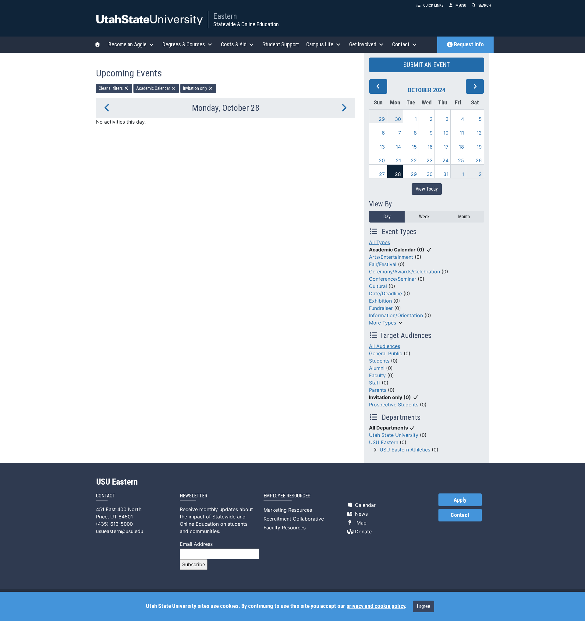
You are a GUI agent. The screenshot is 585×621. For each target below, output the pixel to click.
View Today (427, 189)
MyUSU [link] (461, 5)
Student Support (280, 44)
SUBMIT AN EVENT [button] (426, 64)
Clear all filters (111, 88)
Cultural (378, 286)
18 (461, 147)
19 (479, 147)
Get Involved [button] (362, 44)
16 (430, 147)
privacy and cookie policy (375, 606)
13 (382, 147)
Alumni (377, 368)
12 (479, 133)
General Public (385, 353)
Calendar (364, 505)
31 (445, 174)
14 (398, 147)
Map (360, 523)
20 (382, 160)
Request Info (469, 44)
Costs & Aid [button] (233, 44)
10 (445, 133)
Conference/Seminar (392, 279)
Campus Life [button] (319, 44)
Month (464, 216)
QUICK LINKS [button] (433, 5)
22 (414, 160)
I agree (423, 606)
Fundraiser (381, 308)
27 (382, 174)
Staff (374, 383)
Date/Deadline (385, 293)
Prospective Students (393, 405)
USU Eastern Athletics (405, 450)
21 (398, 160)
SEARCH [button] (484, 5)
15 (414, 147)
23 (430, 160)
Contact (460, 515)
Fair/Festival (382, 264)
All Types (379, 242)
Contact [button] (401, 44)
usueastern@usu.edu (119, 531)
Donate (362, 531)
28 (398, 174)
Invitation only (195, 88)
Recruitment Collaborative (294, 519)
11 (462, 133)
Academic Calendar (153, 88)
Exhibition (380, 301)
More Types (382, 323)
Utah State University (393, 435)
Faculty (377, 375)
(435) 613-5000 (114, 524)
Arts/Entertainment (391, 257)
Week (424, 216)
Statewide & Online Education (246, 24)
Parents (377, 390)
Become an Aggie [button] (127, 44)
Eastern (225, 16)
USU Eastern (383, 442)
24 (445, 160)
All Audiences (384, 346)
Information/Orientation (396, 315)
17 (446, 147)
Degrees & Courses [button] (183, 44)
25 (461, 160)
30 (398, 119)
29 (382, 119)
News (360, 514)
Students (379, 361)
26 (479, 160)
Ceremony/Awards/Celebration (404, 271)
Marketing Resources (288, 510)
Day (387, 216)
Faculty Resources (285, 528)
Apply (460, 499)
